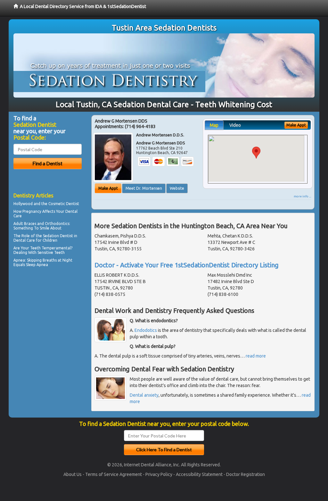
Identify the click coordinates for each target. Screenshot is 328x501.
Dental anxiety (144, 395)
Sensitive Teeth (51, 252)
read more (256, 355)
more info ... (302, 196)
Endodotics (146, 330)
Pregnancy (31, 211)
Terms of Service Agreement (113, 474)
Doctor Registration (245, 474)
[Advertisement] (46, 325)
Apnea (19, 260)
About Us (72, 474)
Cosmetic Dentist (63, 204)
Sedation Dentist (58, 236)
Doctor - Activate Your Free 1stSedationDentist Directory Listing (186, 265)
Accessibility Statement (199, 474)
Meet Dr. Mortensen (144, 188)
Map (214, 125)
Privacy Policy (158, 474)
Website (177, 188)
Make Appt (108, 188)
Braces (30, 223)
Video (235, 125)
